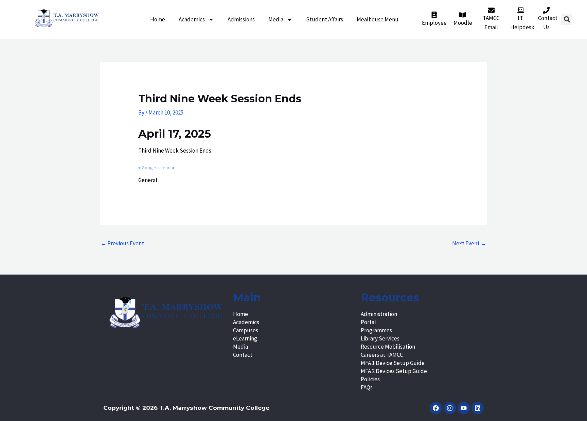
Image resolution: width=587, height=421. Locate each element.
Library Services (380, 338)
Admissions (241, 19)
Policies (370, 379)
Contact (242, 354)
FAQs (367, 387)
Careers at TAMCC (382, 354)
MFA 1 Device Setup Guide (393, 363)
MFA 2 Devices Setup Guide (394, 371)
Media (275, 19)
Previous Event (122, 243)
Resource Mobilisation (388, 346)
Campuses (245, 330)
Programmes (376, 330)
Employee (434, 23)
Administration (379, 314)
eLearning (245, 338)
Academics (192, 19)
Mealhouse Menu (377, 19)
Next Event (469, 243)
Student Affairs (324, 19)
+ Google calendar (156, 168)
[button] (566, 19)
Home (157, 19)
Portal (368, 322)
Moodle (462, 23)
